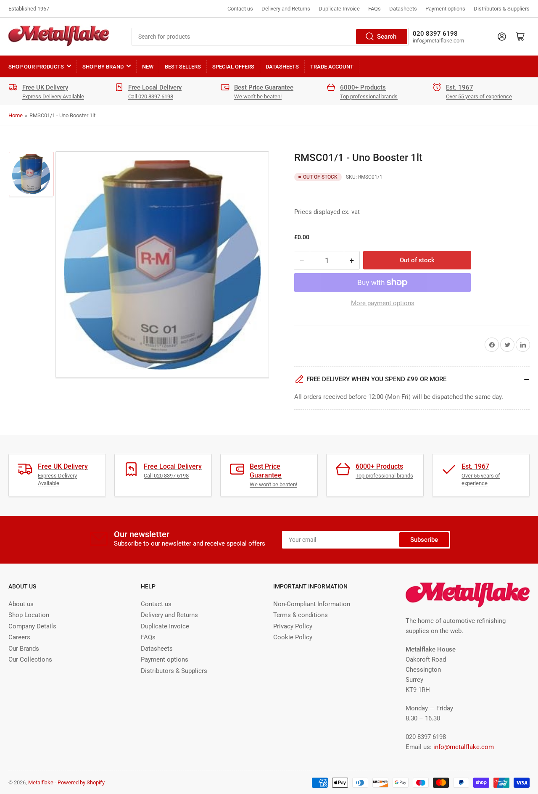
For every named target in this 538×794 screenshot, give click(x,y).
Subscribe (424, 539)
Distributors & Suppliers (502, 8)
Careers (19, 637)
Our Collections (30, 659)
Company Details (32, 626)
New (147, 66)
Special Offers (233, 66)
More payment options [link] (382, 303)
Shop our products (36, 66)
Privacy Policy (292, 626)
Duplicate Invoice (339, 8)
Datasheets (403, 8)
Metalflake (40, 782)
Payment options (445, 8)
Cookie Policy (292, 637)
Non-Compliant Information (311, 604)
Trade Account (331, 66)
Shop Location (28, 615)
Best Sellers (183, 66)
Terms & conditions (300, 615)
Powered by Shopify (81, 782)
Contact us (240, 8)
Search (386, 36)
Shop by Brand (103, 66)
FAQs (374, 8)
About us (21, 604)
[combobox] (270, 36)
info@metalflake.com (463, 747)
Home (15, 115)
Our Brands (23, 648)
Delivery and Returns (285, 8)
